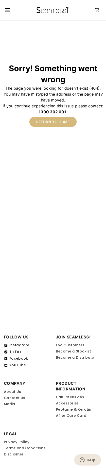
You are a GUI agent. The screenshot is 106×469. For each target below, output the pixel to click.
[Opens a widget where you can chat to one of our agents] (87, 460)
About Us (12, 391)
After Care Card (71, 415)
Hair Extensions (70, 397)
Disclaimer (14, 454)
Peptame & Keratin (73, 409)
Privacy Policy (16, 441)
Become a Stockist (73, 351)
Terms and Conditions (25, 448)
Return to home (53, 122)
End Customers (70, 345)
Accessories (67, 403)
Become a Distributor (76, 357)
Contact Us (14, 397)
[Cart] (97, 10)
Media (9, 404)
